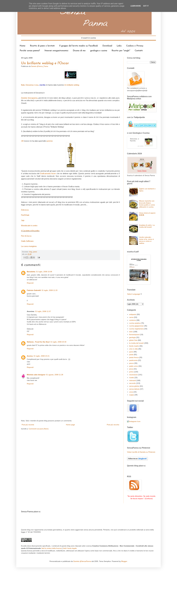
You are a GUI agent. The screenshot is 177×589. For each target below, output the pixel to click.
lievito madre (134, 346)
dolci (131, 332)
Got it (146, 6)
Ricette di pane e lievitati (42, 46)
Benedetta (31, 272)
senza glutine (134, 386)
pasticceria (133, 360)
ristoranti (132, 380)
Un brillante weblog (71, 85)
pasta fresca (134, 357)
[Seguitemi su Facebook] (133, 411)
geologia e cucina (98, 51)
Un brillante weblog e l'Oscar (45, 63)
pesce (131, 363)
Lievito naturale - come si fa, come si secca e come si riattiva (146, 240)
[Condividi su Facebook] (31, 257)
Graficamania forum (48, 173)
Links (119, 46)
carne (131, 317)
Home (22, 46)
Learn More (135, 6)
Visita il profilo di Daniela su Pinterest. (141, 452)
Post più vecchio (113, 425)
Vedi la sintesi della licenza (51, 548)
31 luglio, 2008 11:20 (49, 290)
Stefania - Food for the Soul (38, 342)
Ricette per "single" (121, 51)
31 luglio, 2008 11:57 (43, 311)
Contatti (139, 51)
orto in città (133, 349)
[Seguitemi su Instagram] (133, 421)
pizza (131, 369)
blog (30, 252)
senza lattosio (134, 389)
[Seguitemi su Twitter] (133, 442)
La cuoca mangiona (28, 246)
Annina (30, 356)
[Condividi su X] (29, 257)
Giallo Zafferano (27, 241)
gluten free (133, 340)
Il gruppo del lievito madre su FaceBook (78, 46)
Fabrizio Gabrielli (34, 290)
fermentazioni (134, 334)
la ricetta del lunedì (136, 343)
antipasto (132, 314)
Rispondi (30, 283)
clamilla (42, 85)
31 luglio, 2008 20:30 (58, 342)
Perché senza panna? (30, 51)
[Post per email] (38, 257)
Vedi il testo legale (70, 548)
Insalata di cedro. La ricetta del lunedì (147, 226)
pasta (131, 354)
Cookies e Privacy (134, 46)
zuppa (131, 395)
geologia (132, 337)
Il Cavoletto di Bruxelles (30, 231)
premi (35, 252)
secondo (132, 383)
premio (49, 141)
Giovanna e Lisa (32, 85)
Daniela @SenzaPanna (82, 561)
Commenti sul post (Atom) (39, 429)
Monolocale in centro (29, 225)
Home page (70, 425)
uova (131, 392)
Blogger (124, 561)
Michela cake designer (36, 375)
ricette (131, 377)
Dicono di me (79, 51)
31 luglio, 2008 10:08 (44, 272)
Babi (23, 85)
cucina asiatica (134, 323)
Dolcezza (25, 210)
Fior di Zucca (26, 236)
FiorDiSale (25, 215)
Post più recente (28, 425)
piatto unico (133, 366)
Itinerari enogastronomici (56, 51)
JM (22, 141)
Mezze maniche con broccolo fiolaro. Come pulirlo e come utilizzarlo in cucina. (147, 204)
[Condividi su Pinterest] (34, 257)
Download (107, 46)
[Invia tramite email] (24, 257)
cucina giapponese (136, 326)
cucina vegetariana (136, 329)
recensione (133, 375)
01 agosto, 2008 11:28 (54, 375)
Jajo (22, 220)
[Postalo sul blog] (27, 257)
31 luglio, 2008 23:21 (41, 356)
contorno (132, 320)
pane (131, 352)
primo (131, 372)
